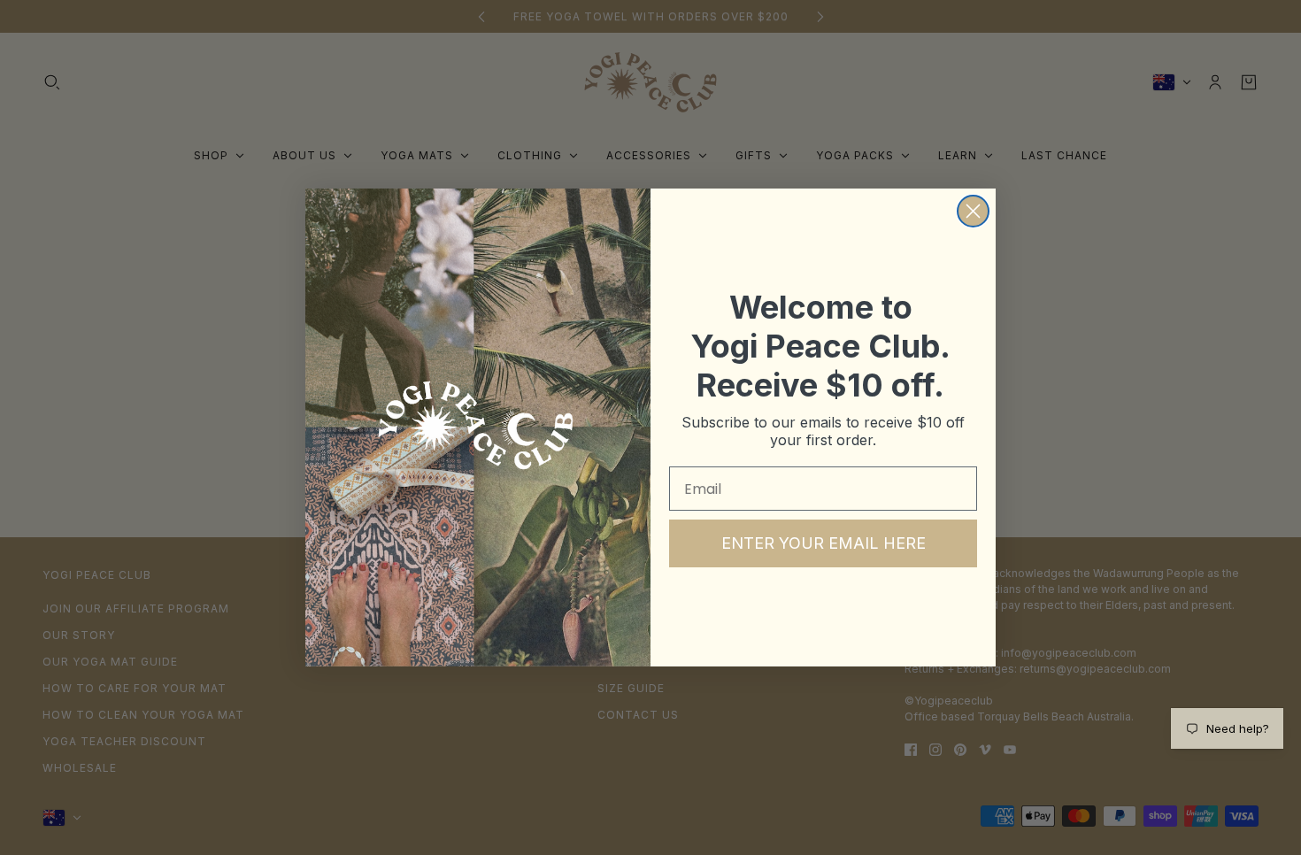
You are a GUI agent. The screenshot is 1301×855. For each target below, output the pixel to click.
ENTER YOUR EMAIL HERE (823, 543)
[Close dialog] (973, 211)
